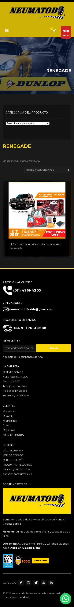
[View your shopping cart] (54, 31)
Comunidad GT (11, 381)
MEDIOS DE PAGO (13, 455)
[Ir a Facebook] (21, 583)
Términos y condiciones (16, 395)
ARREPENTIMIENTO (13, 434)
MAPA (66, 33)
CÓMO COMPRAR (13, 450)
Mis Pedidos (10, 420)
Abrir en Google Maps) (26, 547)
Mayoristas (9, 430)
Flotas (6, 425)
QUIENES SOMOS (13, 372)
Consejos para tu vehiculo (17, 474)
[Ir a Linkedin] (51, 583)
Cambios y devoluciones (16, 469)
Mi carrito (8, 416)
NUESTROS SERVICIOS (15, 376)
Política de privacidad (15, 390)
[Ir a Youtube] (43, 583)
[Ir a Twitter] (36, 583)
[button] (65, 598)
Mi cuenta (8, 411)
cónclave (24, 597)
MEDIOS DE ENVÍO (13, 460)
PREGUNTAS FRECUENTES (17, 464)
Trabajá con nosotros (15, 386)
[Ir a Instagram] (28, 583)
